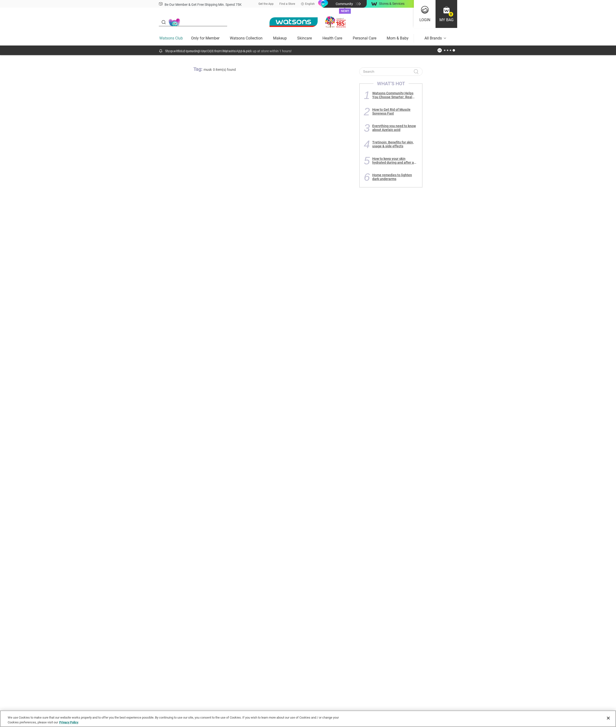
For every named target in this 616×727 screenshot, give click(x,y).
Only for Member (205, 38)
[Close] (608, 718)
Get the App (266, 4)
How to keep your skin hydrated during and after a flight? (393, 160)
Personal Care (364, 38)
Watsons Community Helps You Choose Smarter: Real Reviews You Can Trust (392, 95)
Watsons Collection (246, 38)
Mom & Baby (398, 38)
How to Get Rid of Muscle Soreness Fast (391, 111)
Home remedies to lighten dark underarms (392, 177)
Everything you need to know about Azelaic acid (394, 128)
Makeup (280, 38)
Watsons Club (171, 38)
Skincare (304, 38)
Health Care (332, 38)
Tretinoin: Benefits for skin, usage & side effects (393, 144)
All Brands (433, 38)
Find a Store (287, 4)
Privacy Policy (68, 722)
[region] (308, 718)
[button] (446, 14)
